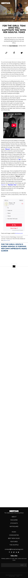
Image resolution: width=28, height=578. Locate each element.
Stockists (14, 523)
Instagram (11, 552)
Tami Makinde (13, 45)
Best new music (14, 538)
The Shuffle (14, 545)
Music (14, 532)
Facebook (9, 552)
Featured (14, 541)
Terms (18, 576)
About (14, 517)
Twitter (14, 552)
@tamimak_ (6, 240)
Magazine (14, 520)
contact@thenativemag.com (14, 549)
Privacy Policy (12, 576)
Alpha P (3, 185)
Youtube (18, 552)
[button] (14, 18)
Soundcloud (16, 552)
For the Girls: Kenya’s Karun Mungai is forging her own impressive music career (14, 247)
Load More (14, 501)
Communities (14, 535)
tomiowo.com (19, 233)
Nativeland (14, 526)
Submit (22, 565)
